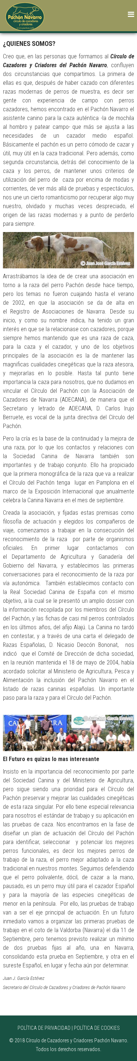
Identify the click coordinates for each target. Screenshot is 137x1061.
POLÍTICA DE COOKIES (97, 1028)
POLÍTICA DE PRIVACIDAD (44, 1028)
